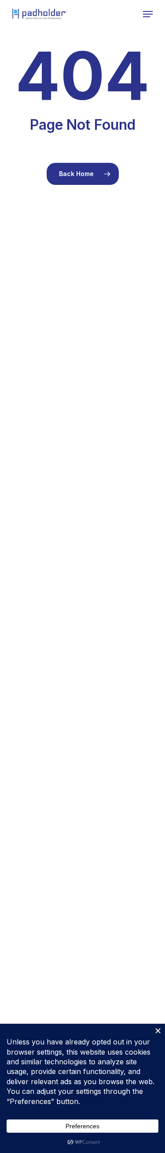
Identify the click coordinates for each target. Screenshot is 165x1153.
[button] (148, 14)
